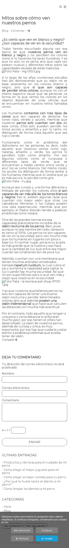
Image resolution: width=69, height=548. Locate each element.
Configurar (47, 530)
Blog (5, 30)
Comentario (10, 400)
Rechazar (23, 538)
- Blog (6, 511)
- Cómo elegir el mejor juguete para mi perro (30, 471)
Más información (22, 530)
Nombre (8, 373)
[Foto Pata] (2, 7)
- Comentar (17, 30)
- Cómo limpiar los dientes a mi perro (28, 489)
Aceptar (48, 538)
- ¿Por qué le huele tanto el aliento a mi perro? (31, 483)
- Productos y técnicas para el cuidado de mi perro (34, 464)
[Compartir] (28, 31)
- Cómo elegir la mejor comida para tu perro (34, 477)
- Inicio (6, 506)
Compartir (8, 339)
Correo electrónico (15, 388)
